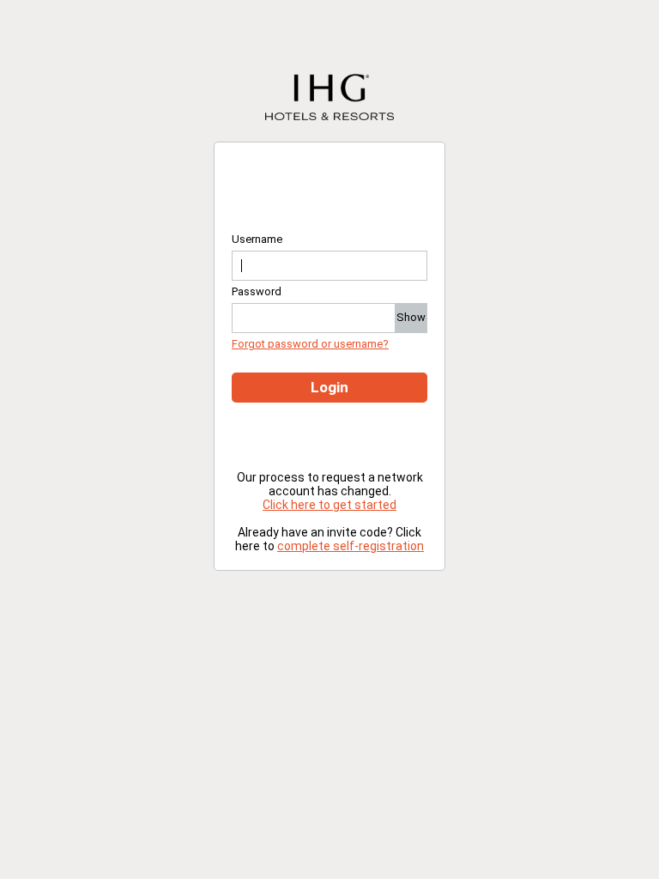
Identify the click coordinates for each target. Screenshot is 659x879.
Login (329, 387)
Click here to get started (329, 505)
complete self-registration (350, 546)
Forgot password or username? (310, 343)
